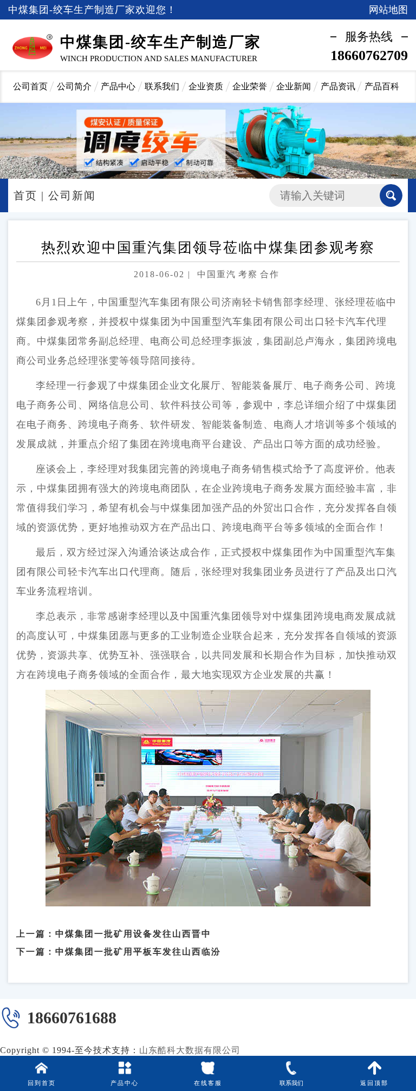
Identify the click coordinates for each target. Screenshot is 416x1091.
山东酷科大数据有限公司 (189, 1050)
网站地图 (388, 9)
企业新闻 (293, 86)
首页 (25, 195)
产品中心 (118, 86)
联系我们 (162, 86)
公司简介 (74, 86)
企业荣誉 (249, 86)
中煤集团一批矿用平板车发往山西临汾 (138, 951)
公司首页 (30, 86)
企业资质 (205, 86)
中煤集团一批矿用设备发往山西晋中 (133, 933)
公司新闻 (72, 195)
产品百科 (382, 86)
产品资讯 (338, 86)
